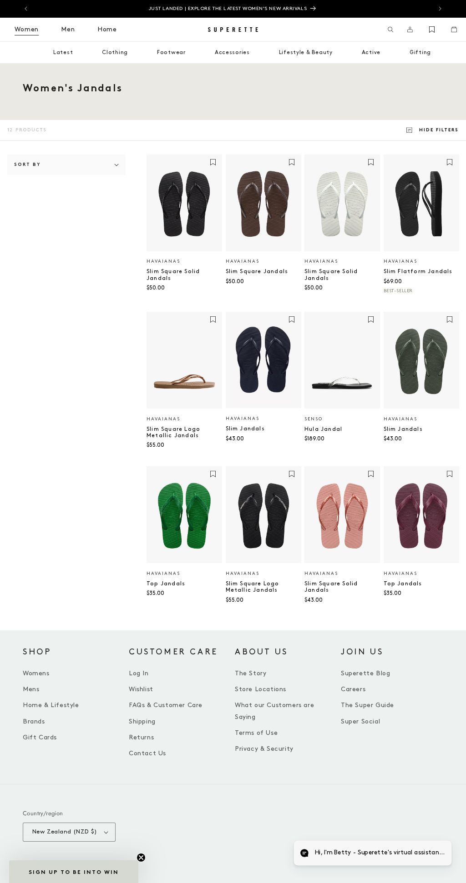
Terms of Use (256, 733)
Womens (36, 673)
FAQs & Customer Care (166, 705)
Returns (141, 737)
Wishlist (141, 689)
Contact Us (147, 753)
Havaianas (163, 261)
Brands (34, 721)
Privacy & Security (264, 749)
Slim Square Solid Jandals (173, 274)
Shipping (142, 721)
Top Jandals (166, 583)
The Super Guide (367, 705)
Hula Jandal (323, 429)
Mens (31, 689)
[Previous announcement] (26, 8)
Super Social (360, 721)
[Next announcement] (440, 8)
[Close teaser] (141, 857)
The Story (250, 673)
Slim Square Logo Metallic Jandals (173, 432)
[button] (391, 29)
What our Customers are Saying (274, 710)
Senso (313, 419)
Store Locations (260, 689)
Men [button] (68, 29)
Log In (139, 673)
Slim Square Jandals (257, 271)
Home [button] (107, 29)
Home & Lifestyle (51, 705)
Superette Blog (365, 673)
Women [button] (27, 29)
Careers (353, 689)
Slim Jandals (245, 428)
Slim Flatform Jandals (418, 271)
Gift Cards (40, 737)
